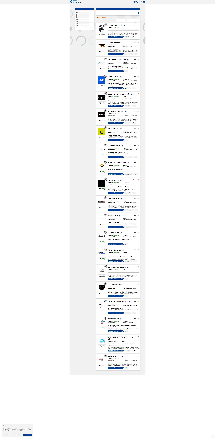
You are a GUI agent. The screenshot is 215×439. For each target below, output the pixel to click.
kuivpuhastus (127, 105)
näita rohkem (131, 36)
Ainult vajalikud (17, 434)
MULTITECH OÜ (113, 233)
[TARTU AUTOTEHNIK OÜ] (128, 163)
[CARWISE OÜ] (120, 215)
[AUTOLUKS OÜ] (121, 77)
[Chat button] (135, 2)
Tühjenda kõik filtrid (88, 27)
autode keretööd (128, 157)
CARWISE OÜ (113, 216)
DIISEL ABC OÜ (113, 128)
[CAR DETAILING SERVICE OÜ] (131, 94)
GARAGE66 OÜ (113, 319)
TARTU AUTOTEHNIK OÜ (117, 163)
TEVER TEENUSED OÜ (116, 284)
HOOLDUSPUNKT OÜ (116, 111)
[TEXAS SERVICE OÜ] (124, 25)
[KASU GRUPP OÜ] (122, 145)
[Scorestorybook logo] (76, 1)
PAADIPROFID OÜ (114, 250)
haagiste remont (128, 53)
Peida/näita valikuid (93, 9)
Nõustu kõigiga (27, 434)
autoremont (127, 350)
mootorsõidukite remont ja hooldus (116, 36)
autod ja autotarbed (129, 209)
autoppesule (127, 192)
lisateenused (127, 88)
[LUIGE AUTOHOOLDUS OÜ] (129, 301)
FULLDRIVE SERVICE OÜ (117, 60)
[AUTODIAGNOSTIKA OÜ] (128, 267)
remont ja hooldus (128, 174)
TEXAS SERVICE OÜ (115, 25)
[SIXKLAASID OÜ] (121, 198)
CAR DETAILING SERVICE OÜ (118, 94)
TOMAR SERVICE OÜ (115, 42)
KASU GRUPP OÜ (114, 146)
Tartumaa (135, 24)
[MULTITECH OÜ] (121, 233)
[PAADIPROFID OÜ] (123, 250)
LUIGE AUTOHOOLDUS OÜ (118, 302)
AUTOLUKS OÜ (113, 77)
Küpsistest (7, 434)
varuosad (127, 36)
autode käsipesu (128, 227)
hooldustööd (127, 312)
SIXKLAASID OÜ (113, 198)
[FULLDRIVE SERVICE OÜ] (128, 59)
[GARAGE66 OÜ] (121, 319)
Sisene (140, 1)
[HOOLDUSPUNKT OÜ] (125, 111)
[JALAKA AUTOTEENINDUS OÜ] (132, 337)
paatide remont (128, 261)
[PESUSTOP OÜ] (121, 180)
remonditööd (127, 122)
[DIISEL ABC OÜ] (121, 128)
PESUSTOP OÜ (113, 180)
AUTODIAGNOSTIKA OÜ (117, 267)
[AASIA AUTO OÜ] (122, 356)
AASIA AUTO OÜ (114, 356)
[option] (85, 12)
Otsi (138, 13)
